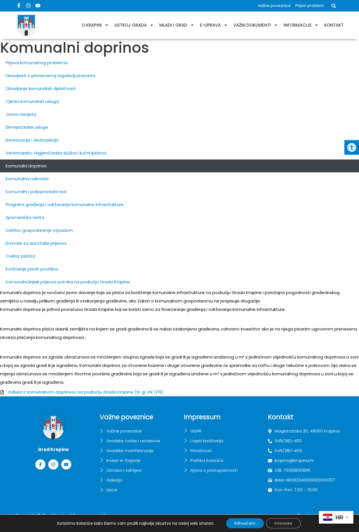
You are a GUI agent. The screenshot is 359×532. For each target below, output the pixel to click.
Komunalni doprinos (26, 166)
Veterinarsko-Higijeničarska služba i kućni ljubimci (56, 153)
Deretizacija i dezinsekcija (32, 140)
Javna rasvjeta (21, 114)
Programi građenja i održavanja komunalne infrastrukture (65, 204)
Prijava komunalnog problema (37, 63)
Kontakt (334, 25)
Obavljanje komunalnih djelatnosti (41, 88)
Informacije (298, 25)
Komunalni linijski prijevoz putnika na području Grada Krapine (68, 282)
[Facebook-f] (18, 5)
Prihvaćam (245, 523)
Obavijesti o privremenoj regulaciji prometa (50, 75)
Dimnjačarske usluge (27, 127)
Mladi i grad (173, 25)
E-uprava (210, 25)
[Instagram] (28, 5)
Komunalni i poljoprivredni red (36, 192)
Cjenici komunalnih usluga (32, 101)
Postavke (283, 523)
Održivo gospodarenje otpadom (39, 230)
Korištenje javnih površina (32, 269)
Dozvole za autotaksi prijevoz (36, 243)
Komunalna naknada (27, 179)
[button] (351, 147)
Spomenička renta (25, 217)
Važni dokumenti (252, 25)
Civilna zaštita (20, 256)
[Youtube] (37, 5)
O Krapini (92, 25)
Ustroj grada (130, 25)
